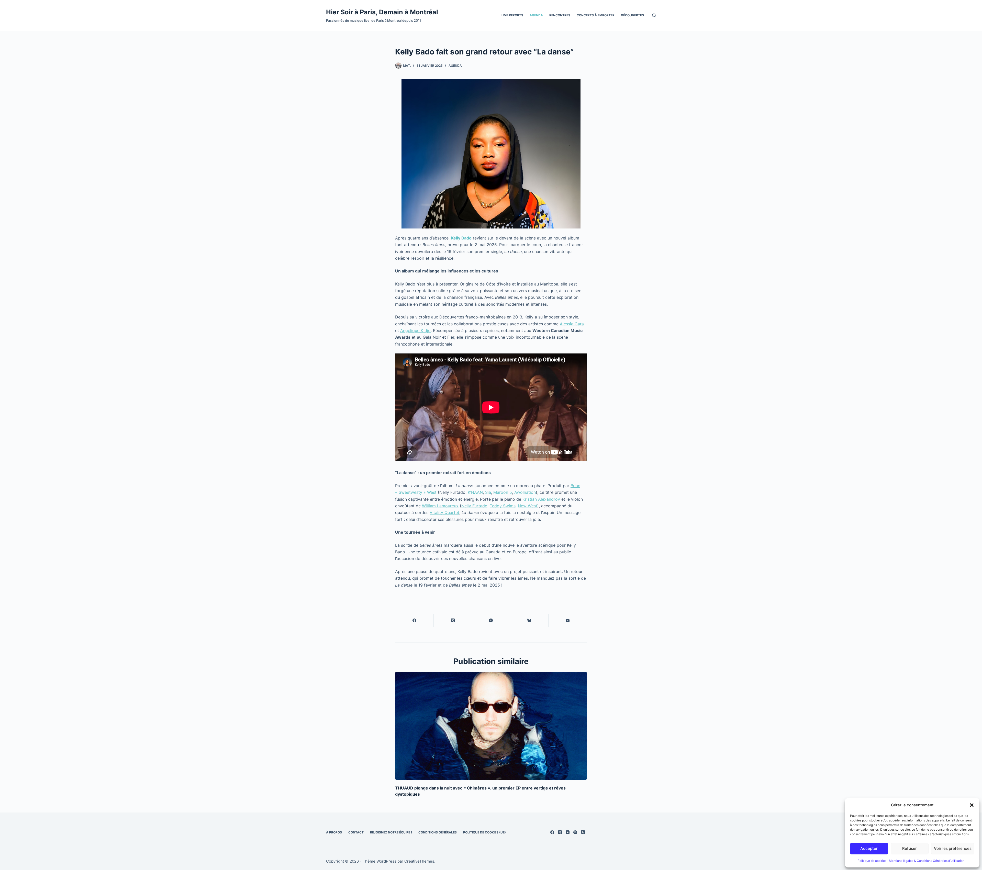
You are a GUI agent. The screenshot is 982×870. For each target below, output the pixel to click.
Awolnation (525, 492)
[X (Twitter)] (453, 620)
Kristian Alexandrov (541, 499)
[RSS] (583, 832)
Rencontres (559, 15)
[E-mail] (568, 620)
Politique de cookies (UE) (484, 832)
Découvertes (632, 15)
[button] (971, 805)
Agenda (536, 15)
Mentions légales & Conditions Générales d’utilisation (926, 861)
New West (527, 505)
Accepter (869, 848)
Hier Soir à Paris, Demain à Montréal (382, 12)
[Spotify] (575, 832)
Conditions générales (437, 832)
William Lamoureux (440, 505)
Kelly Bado (461, 238)
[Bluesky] (529, 620)
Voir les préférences (953, 848)
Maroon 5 (502, 492)
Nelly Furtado (474, 505)
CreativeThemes (419, 861)
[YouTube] (568, 832)
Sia (488, 492)
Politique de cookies (871, 861)
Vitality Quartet (444, 512)
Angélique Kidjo (415, 330)
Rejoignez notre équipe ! (391, 832)
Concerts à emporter (596, 15)
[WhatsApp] (491, 620)
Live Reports (512, 15)
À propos (334, 832)
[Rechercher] (654, 15)
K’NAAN (475, 492)
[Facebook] (414, 620)
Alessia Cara (572, 323)
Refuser (909, 848)
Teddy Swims (503, 505)
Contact (356, 832)
